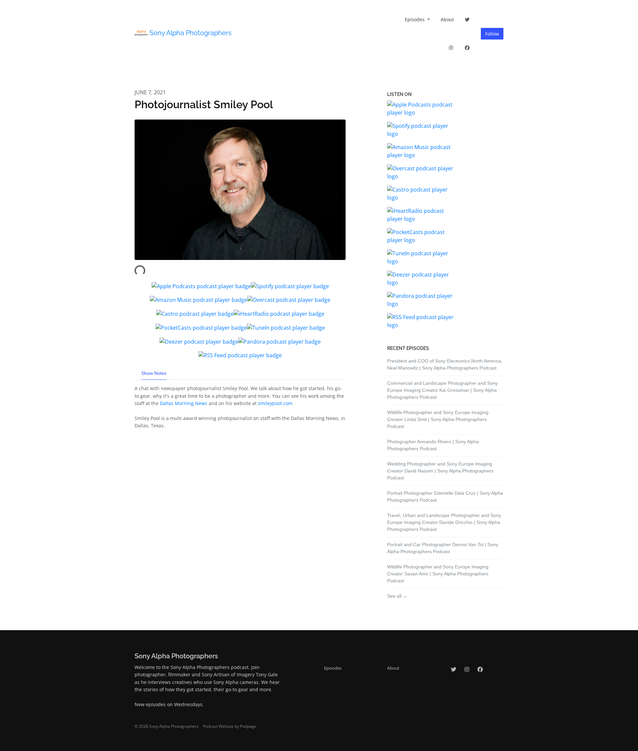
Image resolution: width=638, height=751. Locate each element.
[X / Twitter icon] (453, 669)
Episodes (415, 19)
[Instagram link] (451, 47)
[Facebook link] (467, 47)
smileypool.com (275, 403)
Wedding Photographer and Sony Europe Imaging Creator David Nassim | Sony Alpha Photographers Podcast (440, 470)
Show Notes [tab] (153, 373)
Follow (492, 34)
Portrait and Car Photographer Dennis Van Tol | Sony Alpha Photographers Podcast (442, 548)
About (447, 19)
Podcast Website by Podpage (229, 726)
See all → (397, 596)
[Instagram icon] (467, 669)
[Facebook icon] (480, 669)
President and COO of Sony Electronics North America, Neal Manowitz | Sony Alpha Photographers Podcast (444, 364)
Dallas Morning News (184, 403)
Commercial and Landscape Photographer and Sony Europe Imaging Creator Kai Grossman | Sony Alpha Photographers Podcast (442, 390)
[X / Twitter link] (467, 19)
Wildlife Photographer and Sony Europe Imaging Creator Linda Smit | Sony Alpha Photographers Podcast (437, 419)
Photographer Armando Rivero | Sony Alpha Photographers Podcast (433, 445)
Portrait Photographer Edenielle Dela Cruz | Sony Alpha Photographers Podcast (445, 496)
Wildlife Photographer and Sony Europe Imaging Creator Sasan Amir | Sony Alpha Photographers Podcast (437, 573)
